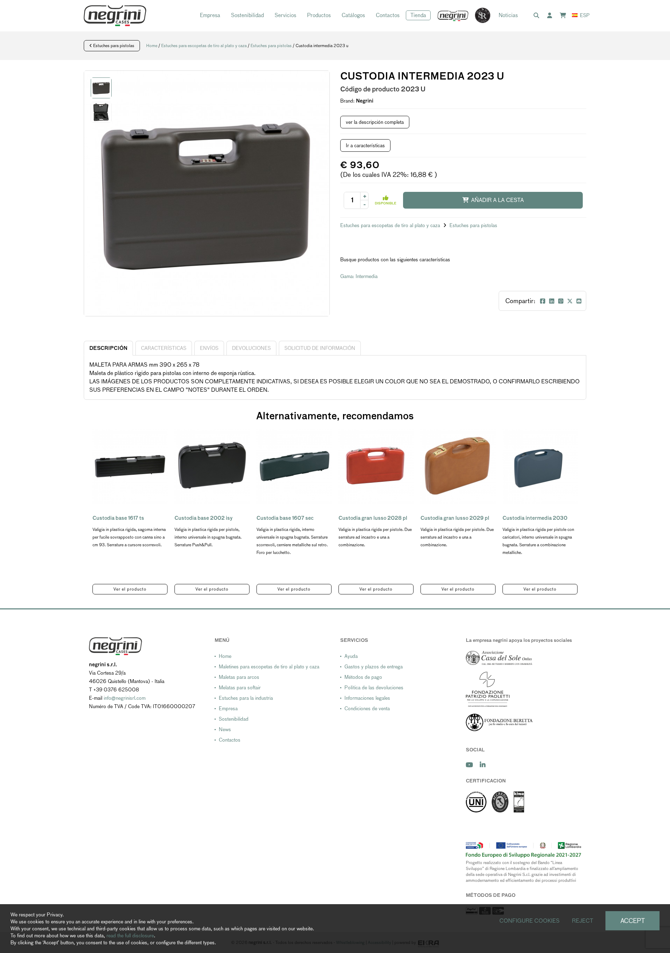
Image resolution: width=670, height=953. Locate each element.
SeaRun (479, 16)
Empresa (210, 15)
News (225, 729)
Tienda (418, 15)
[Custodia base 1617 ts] (130, 466)
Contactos (388, 15)
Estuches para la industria (246, 698)
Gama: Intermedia (359, 276)
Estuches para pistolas (113, 45)
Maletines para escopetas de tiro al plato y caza (269, 666)
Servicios (285, 15)
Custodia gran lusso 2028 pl (372, 518)
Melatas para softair (240, 687)
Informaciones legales (367, 698)
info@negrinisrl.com (125, 698)
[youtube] (469, 764)
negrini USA (453, 16)
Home (151, 45)
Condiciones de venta (367, 708)
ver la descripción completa (375, 122)
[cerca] (538, 15)
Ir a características (365, 145)
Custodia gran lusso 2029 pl (454, 518)
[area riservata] (551, 15)
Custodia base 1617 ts (118, 518)
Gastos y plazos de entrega (373, 666)
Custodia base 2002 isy (203, 518)
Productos (319, 15)
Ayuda (351, 656)
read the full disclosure (130, 935)
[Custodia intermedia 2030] (540, 466)
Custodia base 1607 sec (285, 518)
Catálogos (353, 15)
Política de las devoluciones (373, 687)
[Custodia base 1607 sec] (294, 466)
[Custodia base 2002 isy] (212, 466)
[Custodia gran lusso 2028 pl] (376, 466)
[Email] (578, 301)
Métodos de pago (363, 677)
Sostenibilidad (247, 15)
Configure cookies (529, 920)
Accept (632, 920)
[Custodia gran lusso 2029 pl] (458, 466)
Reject (582, 920)
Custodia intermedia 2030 (534, 518)
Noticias (508, 15)
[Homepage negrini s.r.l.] (115, 15)
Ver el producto (130, 589)
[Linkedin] (551, 301)
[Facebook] (542, 301)
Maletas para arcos (239, 677)
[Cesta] (564, 15)
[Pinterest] (560, 301)
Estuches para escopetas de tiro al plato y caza (204, 45)
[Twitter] (569, 301)
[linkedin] (482, 764)
